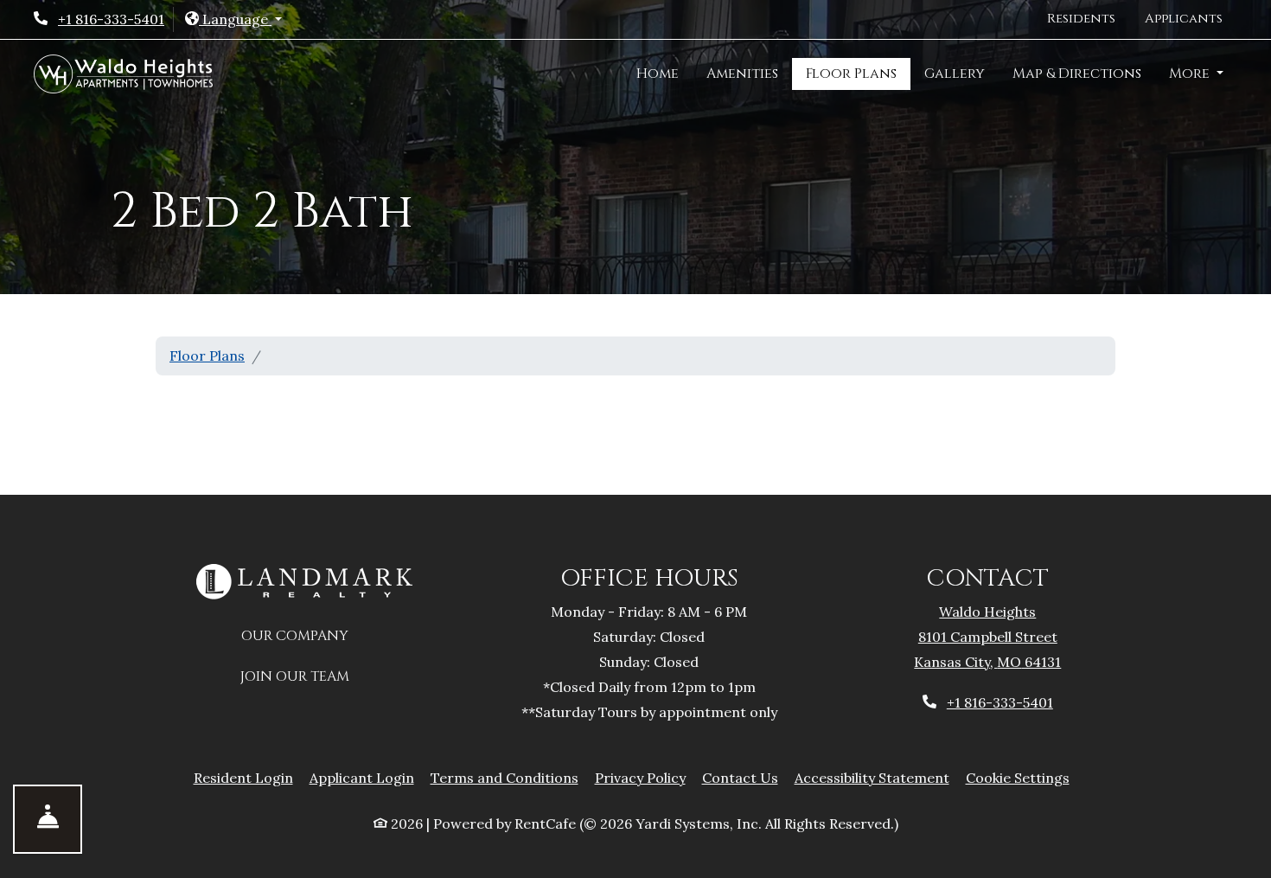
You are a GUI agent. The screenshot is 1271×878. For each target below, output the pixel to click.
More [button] (1191, 73)
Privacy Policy (640, 777)
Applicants (1191, 18)
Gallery (954, 73)
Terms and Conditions (504, 777)
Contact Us (740, 777)
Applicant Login (362, 777)
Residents (1088, 18)
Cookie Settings (1018, 777)
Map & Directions (1076, 73)
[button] (233, 19)
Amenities (742, 73)
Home (657, 73)
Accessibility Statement (872, 777)
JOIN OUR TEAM (304, 676)
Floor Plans (851, 73)
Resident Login (243, 777)
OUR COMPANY (304, 635)
